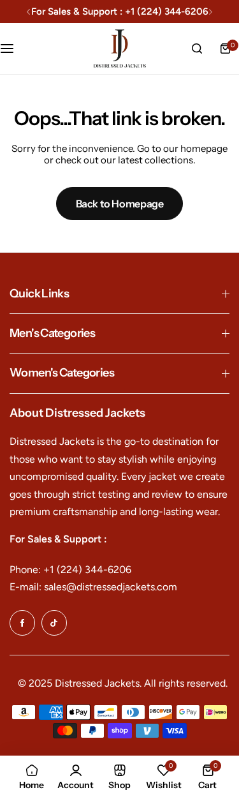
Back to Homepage (120, 203)
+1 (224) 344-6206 (166, 11)
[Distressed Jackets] (120, 48)
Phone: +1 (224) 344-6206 (70, 570)
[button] (28, 11)
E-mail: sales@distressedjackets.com (93, 587)
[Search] (197, 48)
